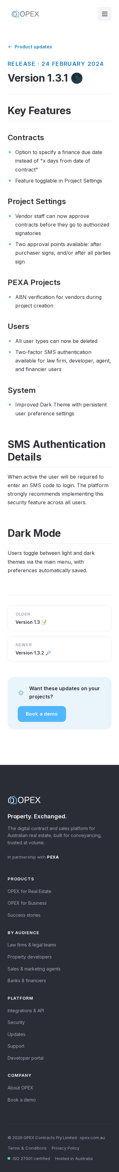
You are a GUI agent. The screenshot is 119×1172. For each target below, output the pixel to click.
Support (16, 1046)
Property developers (30, 956)
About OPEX (20, 1087)
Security (16, 1022)
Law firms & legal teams (32, 944)
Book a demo (42, 714)
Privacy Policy (65, 1147)
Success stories (24, 915)
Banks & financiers (27, 980)
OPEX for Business (27, 903)
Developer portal (25, 1058)
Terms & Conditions (27, 1147)
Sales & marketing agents (34, 968)
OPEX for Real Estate (29, 891)
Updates (16, 1034)
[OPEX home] (25, 14)
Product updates (33, 46)
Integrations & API (26, 1010)
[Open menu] (104, 14)
